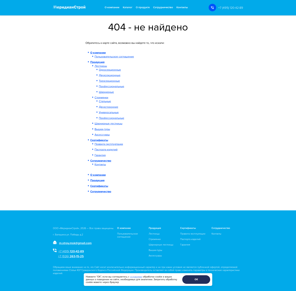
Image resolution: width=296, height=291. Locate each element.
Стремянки (101, 97)
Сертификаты (99, 140)
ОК (196, 279)
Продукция (97, 62)
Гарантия (100, 155)
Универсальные (109, 112)
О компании (112, 7)
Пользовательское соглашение (114, 56)
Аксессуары (102, 134)
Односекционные (110, 70)
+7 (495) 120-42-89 (230, 8)
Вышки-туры (102, 129)
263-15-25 (71, 256)
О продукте (143, 7)
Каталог (127, 7)
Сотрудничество (163, 7)
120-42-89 (71, 251)
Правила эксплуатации (109, 144)
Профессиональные (111, 86)
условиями (136, 276)
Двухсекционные (109, 75)
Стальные (105, 101)
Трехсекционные (109, 81)
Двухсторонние (108, 107)
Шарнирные (106, 92)
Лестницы (101, 66)
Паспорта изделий (106, 149)
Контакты (182, 7)
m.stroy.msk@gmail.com (75, 243)
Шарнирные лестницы (108, 123)
